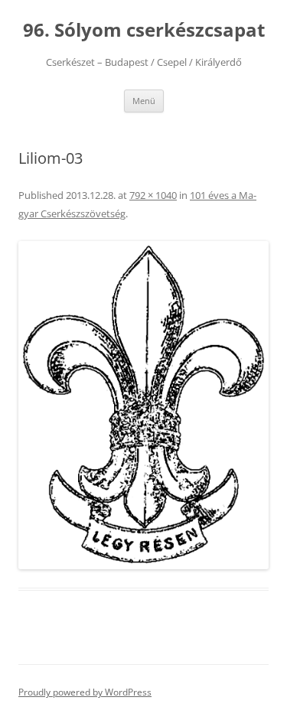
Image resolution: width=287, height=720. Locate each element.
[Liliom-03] (143, 405)
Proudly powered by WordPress (85, 692)
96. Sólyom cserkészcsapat (144, 30)
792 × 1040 (153, 195)
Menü (143, 100)
